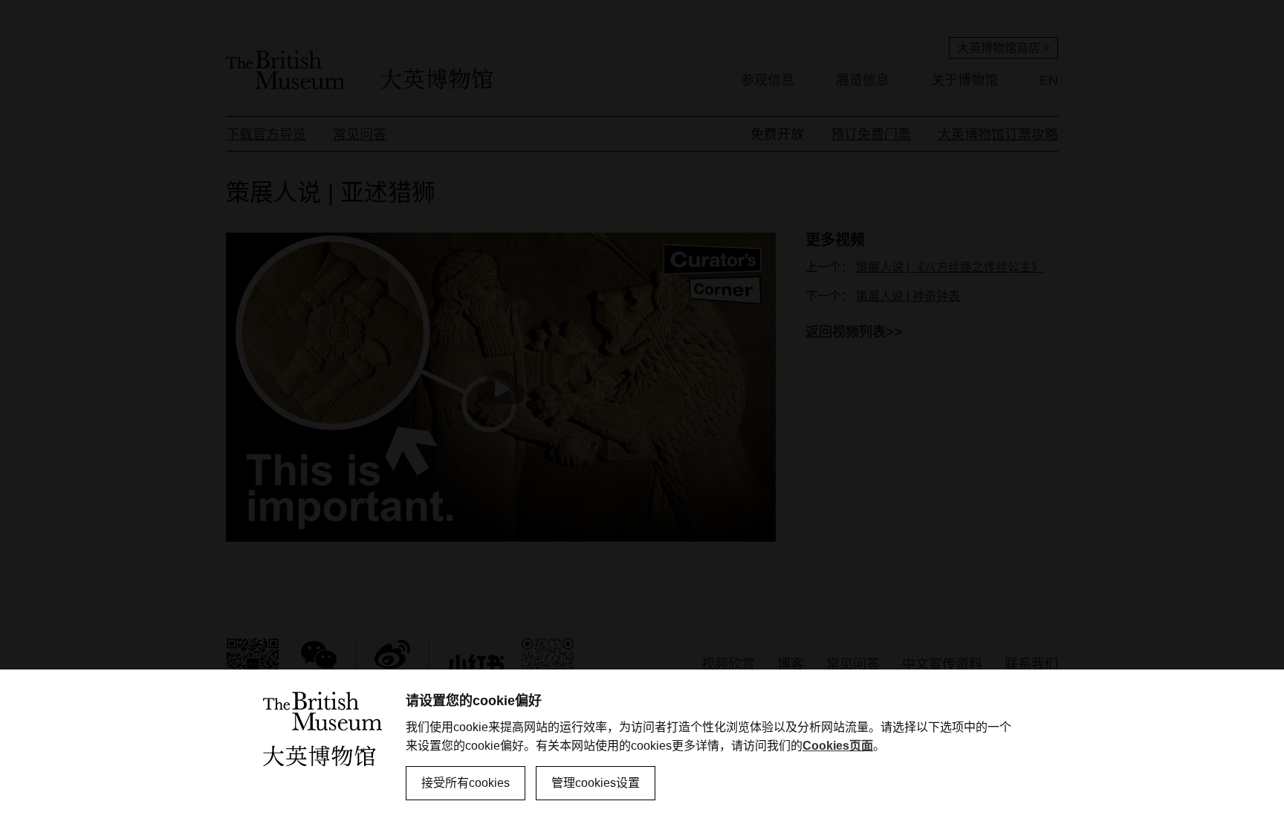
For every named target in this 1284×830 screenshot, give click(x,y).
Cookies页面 (837, 745)
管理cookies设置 (595, 782)
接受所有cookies (465, 782)
